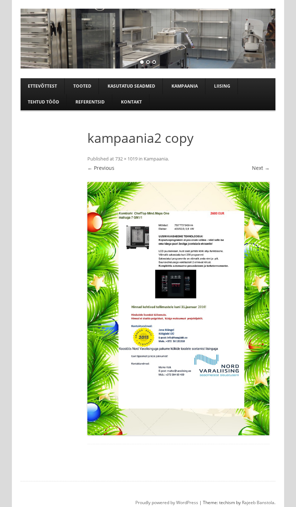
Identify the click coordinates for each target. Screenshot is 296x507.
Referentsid (90, 102)
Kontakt (131, 102)
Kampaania (184, 86)
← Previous (100, 167)
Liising (222, 86)
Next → (261, 167)
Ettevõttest (42, 86)
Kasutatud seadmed (131, 86)
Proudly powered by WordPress (166, 502)
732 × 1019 (126, 158)
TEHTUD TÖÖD (43, 102)
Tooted (82, 86)
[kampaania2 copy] (178, 308)
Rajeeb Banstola (258, 502)
